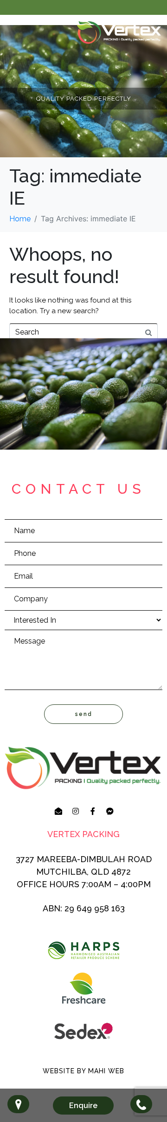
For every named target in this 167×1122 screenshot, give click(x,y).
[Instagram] (75, 811)
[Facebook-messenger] (110, 811)
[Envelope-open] (58, 811)
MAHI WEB (106, 1071)
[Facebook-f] (92, 811)
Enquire (83, 1105)
